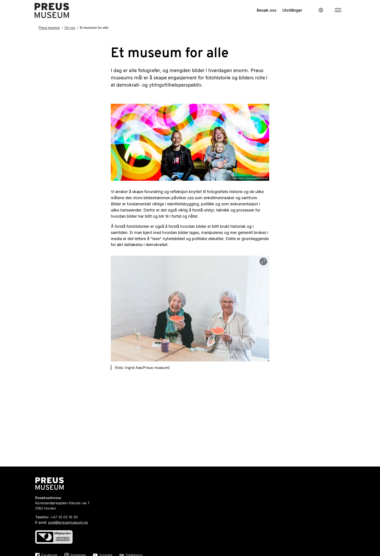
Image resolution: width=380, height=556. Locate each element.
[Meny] (338, 10)
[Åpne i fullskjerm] (263, 261)
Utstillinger (292, 10)
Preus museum (49, 27)
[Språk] (320, 10)
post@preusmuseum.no (68, 522)
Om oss (69, 27)
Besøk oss (266, 10)
